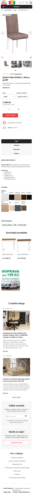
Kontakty (17, 474)
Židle (15, 10)
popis (16, 141)
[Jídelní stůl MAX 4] (24, 245)
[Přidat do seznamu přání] (2, 58)
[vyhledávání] (19, 2)
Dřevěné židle (22, 225)
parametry (16, 149)
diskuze (16, 153)
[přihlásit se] (26, 2)
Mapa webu (7, 492)
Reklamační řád (17, 464)
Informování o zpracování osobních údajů (17, 467)
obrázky (16, 145)
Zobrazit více (6, 87)
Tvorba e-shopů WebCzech (21, 492)
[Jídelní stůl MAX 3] (9, 245)
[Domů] (2, 10)
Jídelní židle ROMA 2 (23, 10)
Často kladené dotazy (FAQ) (17, 477)
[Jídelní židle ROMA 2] (16, 64)
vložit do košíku (10, 115)
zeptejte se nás (16, 443)
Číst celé (5, 351)
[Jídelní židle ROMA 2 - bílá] (6, 65)
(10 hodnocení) (18, 74)
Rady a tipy (17, 471)
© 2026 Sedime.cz (8, 488)
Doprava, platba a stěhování (17, 461)
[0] (23, 2)
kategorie (16, 6)
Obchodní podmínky (17, 457)
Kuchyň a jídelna (8, 10)
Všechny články (16, 397)
